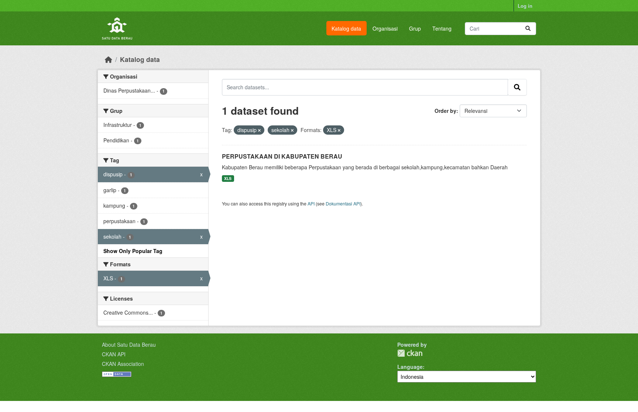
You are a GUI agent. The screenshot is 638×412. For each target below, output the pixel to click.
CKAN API (114, 354)
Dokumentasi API (343, 203)
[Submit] (528, 28)
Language (410, 366)
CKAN (409, 353)
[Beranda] (108, 59)
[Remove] (259, 130)
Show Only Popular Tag (132, 251)
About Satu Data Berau (129, 344)
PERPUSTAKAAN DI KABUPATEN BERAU (282, 156)
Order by (445, 110)
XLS (227, 178)
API (311, 203)
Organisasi (385, 28)
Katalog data (346, 28)
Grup (415, 28)
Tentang (442, 28)
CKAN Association (123, 363)
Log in (525, 5)
